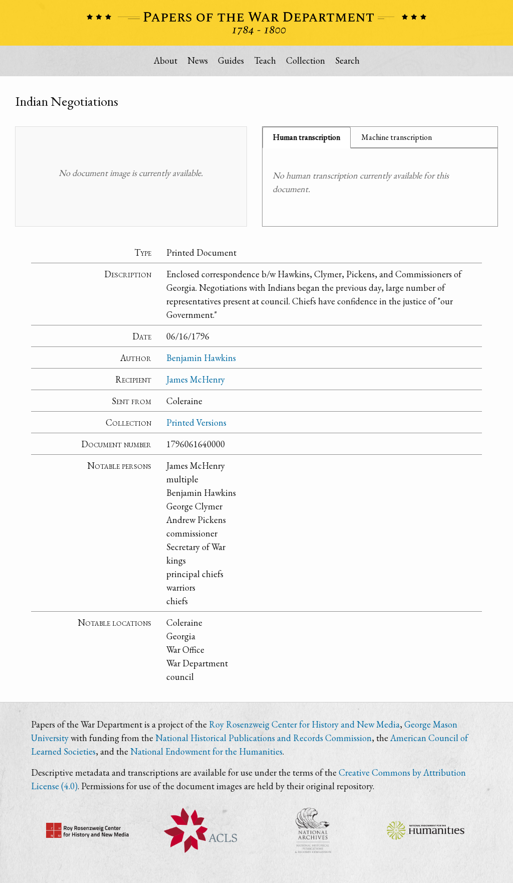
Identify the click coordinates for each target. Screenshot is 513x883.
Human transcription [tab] (306, 137)
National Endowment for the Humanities (206, 751)
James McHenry (195, 379)
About (165, 60)
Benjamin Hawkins (201, 358)
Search (347, 60)
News (197, 60)
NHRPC (313, 830)
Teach (265, 60)
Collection (305, 60)
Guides (231, 60)
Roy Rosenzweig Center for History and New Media (304, 724)
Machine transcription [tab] (396, 137)
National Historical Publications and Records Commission (263, 738)
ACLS (200, 830)
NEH (425, 830)
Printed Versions (196, 422)
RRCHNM (87, 830)
